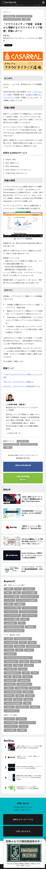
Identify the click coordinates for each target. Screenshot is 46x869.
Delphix (18, 665)
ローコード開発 (11, 619)
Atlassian (19, 646)
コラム (23, 726)
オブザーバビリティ (29, 596)
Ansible (24, 661)
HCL (25, 673)
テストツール (10, 612)
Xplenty (34, 707)
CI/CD (25, 619)
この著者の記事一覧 (13, 433)
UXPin (8, 646)
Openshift (34, 688)
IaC (18, 589)
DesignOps (29, 589)
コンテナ (9, 600)
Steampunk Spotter (22, 639)
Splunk (29, 696)
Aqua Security (11, 661)
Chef (8, 665)
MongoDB (9, 684)
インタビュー (10, 726)
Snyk (8, 699)
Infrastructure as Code (14, 627)
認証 (16, 593)
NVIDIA (8, 688)
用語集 (22, 730)
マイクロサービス (12, 615)
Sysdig (28, 699)
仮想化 (8, 589)
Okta (19, 650)
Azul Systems (11, 642)
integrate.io (10, 654)
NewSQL (30, 627)
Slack (20, 696)
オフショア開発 (11, 596)
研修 (26, 19)
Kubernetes (24, 680)
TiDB (27, 703)
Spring (18, 699)
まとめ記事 (10, 730)
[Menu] (43, 2)
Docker (28, 665)
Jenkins (27, 677)
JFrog (17, 677)
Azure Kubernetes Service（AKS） (18, 658)
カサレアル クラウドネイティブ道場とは (18, 382)
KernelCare (10, 680)
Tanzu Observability (13, 703)
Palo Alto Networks (12, 692)
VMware (9, 707)
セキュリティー (29, 608)
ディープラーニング (28, 612)
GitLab (22, 669)
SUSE (8, 639)
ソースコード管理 (12, 608)
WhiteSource (22, 707)
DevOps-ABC (32, 646)
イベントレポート (24, 16)
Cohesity (35, 661)
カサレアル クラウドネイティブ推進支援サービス (21, 386)
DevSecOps (9, 16)
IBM (7, 677)
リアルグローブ (11, 711)
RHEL (32, 642)
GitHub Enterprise (12, 673)
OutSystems (21, 688)
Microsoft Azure (24, 684)
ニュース (21, 719)
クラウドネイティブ (12, 19)
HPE (34, 673)
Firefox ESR (10, 669)
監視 (7, 593)
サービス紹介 (10, 723)
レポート (9, 719)
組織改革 (20, 604)
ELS (22, 642)
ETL (21, 623)
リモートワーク (29, 615)
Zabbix (29, 650)
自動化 (8, 604)
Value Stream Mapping (14, 631)
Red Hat (9, 696)
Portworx (28, 692)
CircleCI (9, 650)
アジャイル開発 (29, 593)
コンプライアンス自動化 (26, 600)
